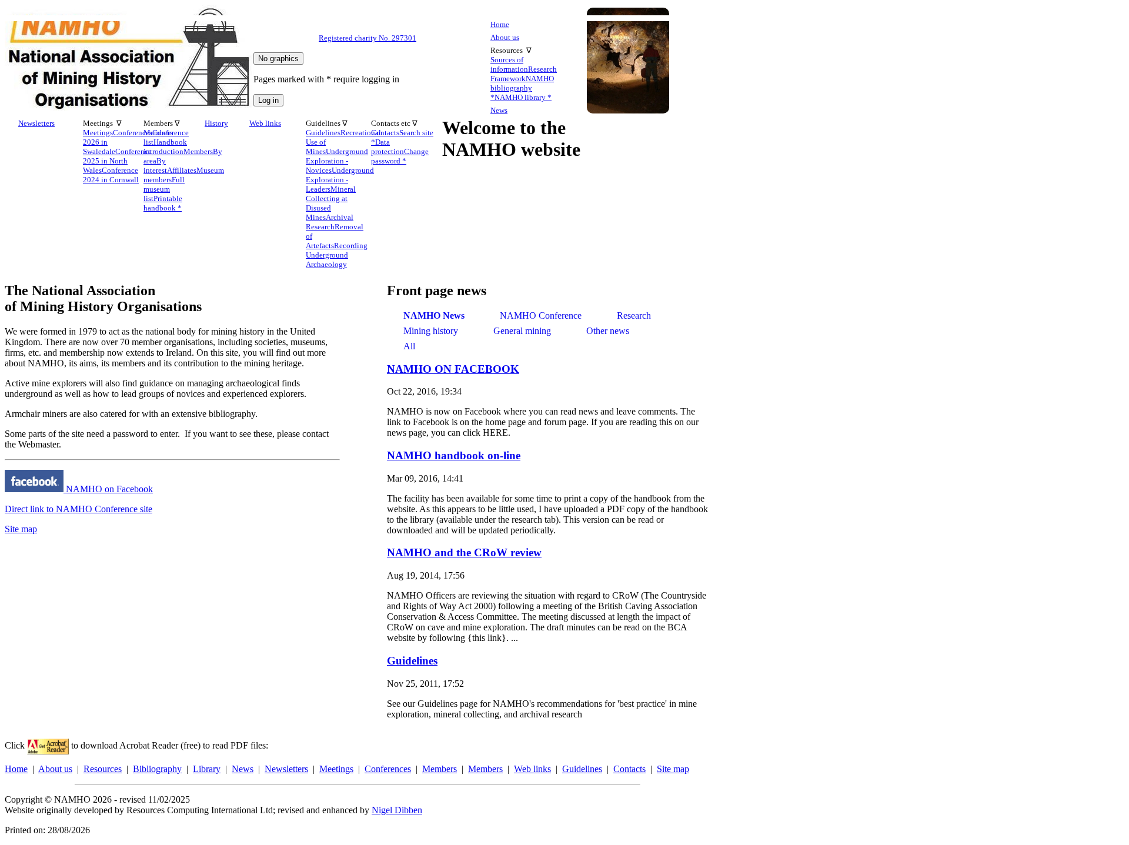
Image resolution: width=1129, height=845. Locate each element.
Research (634, 315)
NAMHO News (434, 315)
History (216, 123)
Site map (21, 529)
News (498, 110)
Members (439, 769)
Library (207, 769)
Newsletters (36, 123)
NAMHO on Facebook (108, 489)
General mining (522, 331)
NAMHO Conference (541, 315)
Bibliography (157, 769)
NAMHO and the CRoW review (464, 552)
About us (504, 37)
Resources (102, 769)
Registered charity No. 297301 (367, 38)
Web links (265, 123)
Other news (607, 331)
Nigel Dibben (397, 810)
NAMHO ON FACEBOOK (453, 369)
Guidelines (412, 660)
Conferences (388, 769)
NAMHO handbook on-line (453, 455)
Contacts (629, 769)
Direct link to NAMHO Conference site (78, 509)
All (409, 346)
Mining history (430, 331)
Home (499, 24)
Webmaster (38, 444)
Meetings (336, 769)
